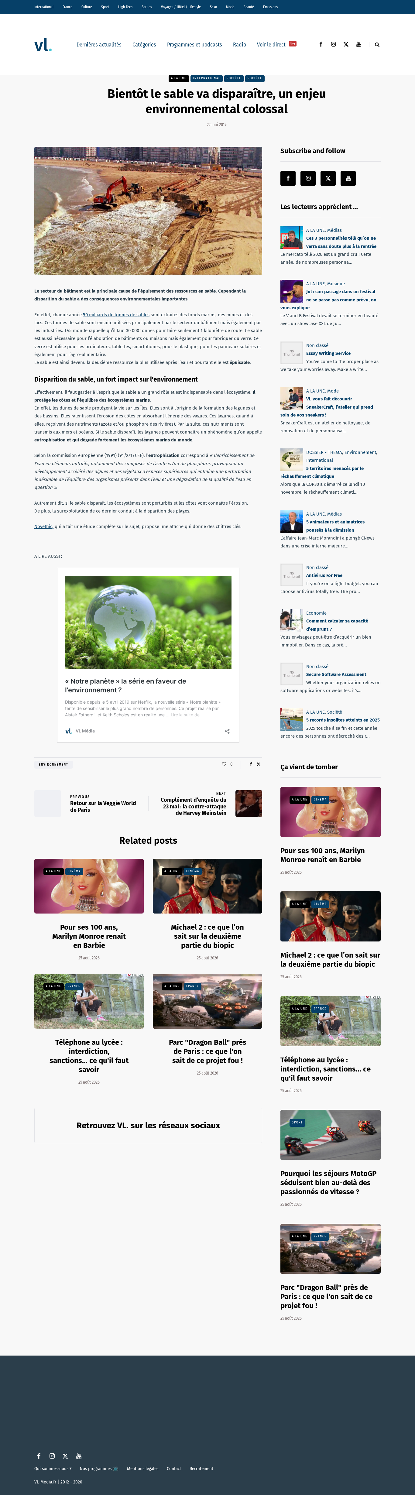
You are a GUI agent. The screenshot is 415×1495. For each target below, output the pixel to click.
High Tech (125, 7)
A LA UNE (179, 78)
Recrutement (201, 1468)
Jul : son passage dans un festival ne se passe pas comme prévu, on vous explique (328, 300)
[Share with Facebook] (251, 764)
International (43, 7)
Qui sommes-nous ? (52, 1468)
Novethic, (43, 526)
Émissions (270, 7)
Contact (174, 1468)
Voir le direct (276, 44)
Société (255, 78)
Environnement (53, 764)
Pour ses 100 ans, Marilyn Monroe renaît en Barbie (89, 936)
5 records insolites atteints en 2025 (343, 720)
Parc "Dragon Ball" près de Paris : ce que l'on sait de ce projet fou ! (207, 1051)
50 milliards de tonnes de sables (116, 314)
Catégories (144, 44)
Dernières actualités (99, 44)
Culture (86, 7)
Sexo (213, 7)
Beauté (248, 7)
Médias (334, 230)
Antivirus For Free (324, 575)
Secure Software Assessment (336, 674)
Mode (230, 7)
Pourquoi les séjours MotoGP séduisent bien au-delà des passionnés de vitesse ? (328, 1182)
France (67, 7)
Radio (239, 44)
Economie (316, 613)
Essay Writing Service (328, 353)
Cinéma (74, 871)
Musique (336, 283)
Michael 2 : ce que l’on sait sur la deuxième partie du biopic (207, 936)
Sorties (147, 7)
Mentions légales (142, 1468)
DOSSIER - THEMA (324, 452)
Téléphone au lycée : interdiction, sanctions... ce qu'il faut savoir (89, 1056)
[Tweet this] (258, 764)
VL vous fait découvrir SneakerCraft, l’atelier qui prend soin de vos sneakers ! (326, 407)
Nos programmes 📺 (99, 1468)
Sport (105, 7)
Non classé (317, 345)
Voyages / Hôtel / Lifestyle (181, 7)
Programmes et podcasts (194, 44)
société (234, 78)
